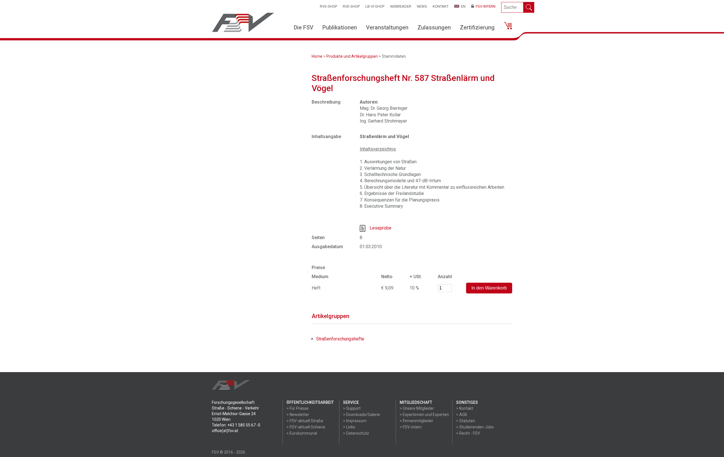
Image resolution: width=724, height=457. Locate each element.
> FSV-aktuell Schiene (305, 427)
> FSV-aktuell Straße (304, 421)
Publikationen (339, 27)
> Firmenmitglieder (416, 421)
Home (317, 56)
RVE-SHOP (351, 6)
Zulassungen (434, 27)
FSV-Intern (484, 6)
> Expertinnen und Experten (424, 414)
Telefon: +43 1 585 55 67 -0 (236, 425)
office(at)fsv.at (225, 430)
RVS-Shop (328, 6)
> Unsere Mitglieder (417, 408)
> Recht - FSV (468, 433)
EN (462, 6)
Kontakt (441, 6)
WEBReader (400, 6)
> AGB (461, 414)
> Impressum (355, 421)
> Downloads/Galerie (361, 414)
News (422, 6)
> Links (349, 427)
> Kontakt (464, 408)
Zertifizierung (477, 27)
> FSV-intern (411, 427)
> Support (352, 408)
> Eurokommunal (301, 433)
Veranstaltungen (387, 27)
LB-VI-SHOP (374, 6)
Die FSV (303, 27)
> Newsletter (297, 414)
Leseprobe (380, 228)
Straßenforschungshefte (340, 339)
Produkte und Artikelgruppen (352, 56)
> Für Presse (297, 408)
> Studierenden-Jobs (475, 427)
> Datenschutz (356, 433)
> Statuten (465, 421)
